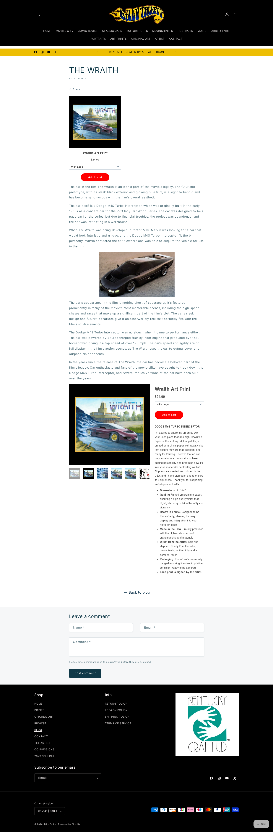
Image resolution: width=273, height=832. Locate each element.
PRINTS (39, 710)
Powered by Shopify (69, 824)
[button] (38, 14)
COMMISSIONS (44, 749)
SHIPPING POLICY (117, 716)
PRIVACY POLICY (116, 710)
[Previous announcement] (97, 52)
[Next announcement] (176, 52)
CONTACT (41, 736)
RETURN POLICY (116, 703)
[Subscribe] (97, 777)
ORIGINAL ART (44, 716)
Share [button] (76, 89)
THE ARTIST (42, 742)
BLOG (38, 729)
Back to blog (139, 592)
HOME (38, 703)
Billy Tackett (51, 824)
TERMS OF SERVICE (118, 723)
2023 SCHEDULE (45, 756)
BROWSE (40, 723)
